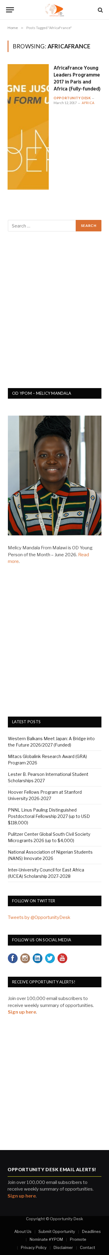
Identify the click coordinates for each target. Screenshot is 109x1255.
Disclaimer (63, 1247)
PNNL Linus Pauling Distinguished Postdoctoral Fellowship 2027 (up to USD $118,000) (49, 816)
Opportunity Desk (72, 98)
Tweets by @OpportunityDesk (39, 917)
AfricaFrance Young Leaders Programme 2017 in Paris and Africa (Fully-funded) (77, 78)
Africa (88, 103)
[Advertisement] (54, 313)
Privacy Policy (34, 1247)
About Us (22, 1231)
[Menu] (10, 10)
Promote (78, 1239)
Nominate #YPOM (46, 1239)
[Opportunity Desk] (54, 10)
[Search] (100, 10)
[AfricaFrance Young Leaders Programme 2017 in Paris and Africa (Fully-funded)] (28, 127)
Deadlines (91, 1231)
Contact (87, 1247)
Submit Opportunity (56, 1231)
